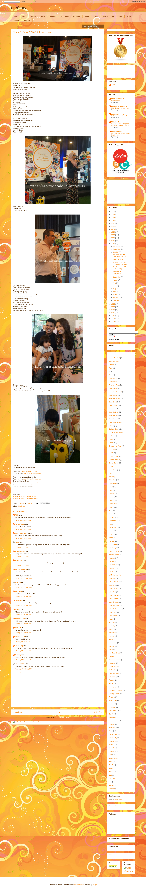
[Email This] (41, 503)
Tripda (111, 772)
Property (16, 20)
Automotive (113, 381)
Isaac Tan (18, 627)
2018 (113, 235)
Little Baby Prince (117, 114)
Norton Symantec (115, 660)
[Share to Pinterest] (49, 503)
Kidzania (112, 558)
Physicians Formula (115, 690)
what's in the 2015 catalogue (33, 473)
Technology (113, 758)
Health (105, 16)
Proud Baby (113, 700)
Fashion (111, 493)
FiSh (16, 515)
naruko (111, 656)
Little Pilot (112, 612)
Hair (110, 524)
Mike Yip (18, 582)
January (116, 300)
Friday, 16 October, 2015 (23, 520)
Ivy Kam (17, 609)
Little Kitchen (116, 122)
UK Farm (112, 778)
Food (15, 16)
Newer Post (17, 712)
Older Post (98, 712)
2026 (113, 211)
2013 (113, 307)
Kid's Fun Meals (114, 551)
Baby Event (21, 506)
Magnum (112, 622)
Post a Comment (20, 673)
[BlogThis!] (43, 503)
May (115, 289)
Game (111, 514)
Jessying (18, 655)
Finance (27, 20)
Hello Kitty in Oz (118, 259)
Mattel (111, 629)
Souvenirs (112, 741)
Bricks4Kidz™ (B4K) (116, 432)
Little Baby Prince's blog (29, 471)
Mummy (111, 646)
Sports (87, 16)
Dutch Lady (113, 470)
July (114, 283)
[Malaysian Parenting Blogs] (120, 60)
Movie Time (113, 643)
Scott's (111, 714)
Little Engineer (114, 595)
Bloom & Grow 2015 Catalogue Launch (25, 496)
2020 (113, 229)
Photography (113, 687)
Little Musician (114, 605)
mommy (111, 636)
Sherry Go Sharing (21, 533)
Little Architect (113, 582)
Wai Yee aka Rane (21, 569)
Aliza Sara (18, 591)
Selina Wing (19, 646)
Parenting (76, 16)
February (116, 297)
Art (113, 16)
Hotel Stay (112, 548)
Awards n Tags (114, 385)
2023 (113, 220)
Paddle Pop (113, 670)
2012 (113, 310)
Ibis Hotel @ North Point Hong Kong (119, 255)
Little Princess (116, 131)
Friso (110, 510)
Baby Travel (113, 419)
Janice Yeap (19, 560)
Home (58, 712)
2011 (113, 313)
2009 (113, 318)
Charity (111, 443)
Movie (129, 16)
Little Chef (112, 592)
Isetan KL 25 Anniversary (117, 272)
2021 (113, 226)
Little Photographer (115, 609)
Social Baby (113, 738)
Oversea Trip (113, 666)
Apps (110, 368)
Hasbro (111, 531)
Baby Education (114, 398)
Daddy (111, 453)
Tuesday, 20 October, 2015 (23, 669)
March (115, 294)
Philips (111, 683)
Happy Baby (113, 527)
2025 (113, 214)
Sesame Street (114, 721)
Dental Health (113, 456)
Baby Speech (113, 415)
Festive (111, 497)
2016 (113, 241)
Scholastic (112, 707)
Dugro (111, 466)
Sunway (111, 751)
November (117, 249)
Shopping (53, 16)
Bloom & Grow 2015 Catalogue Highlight (25, 498)
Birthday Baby (113, 429)
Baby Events (113, 405)
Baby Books (113, 388)
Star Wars (112, 748)
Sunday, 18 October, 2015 (23, 578)
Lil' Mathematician (115, 575)
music (111, 649)
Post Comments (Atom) (62, 717)
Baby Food (112, 409)
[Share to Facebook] (47, 503)
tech (120, 16)
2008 (113, 321)
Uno (110, 782)
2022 (113, 223)
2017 (113, 238)
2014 (113, 304)
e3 (110, 473)
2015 (113, 243)
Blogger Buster (118, 799)
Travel (42, 16)
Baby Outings (113, 412)
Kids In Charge (114, 554)
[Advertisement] (57, 692)
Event (24, 16)
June (115, 286)
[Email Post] (36, 503)
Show (96, 16)
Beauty (33, 16)
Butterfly (112, 436)
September (117, 277)
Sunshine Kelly (20, 618)
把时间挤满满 (115, 100)
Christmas (112, 449)
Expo (110, 490)
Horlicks (111, 541)
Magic (111, 619)
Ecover (111, 476)
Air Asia (111, 364)
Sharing (111, 724)
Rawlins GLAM (20, 636)
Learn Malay (113, 565)
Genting (111, 517)
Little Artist (112, 585)
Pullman (111, 704)
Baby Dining (113, 395)
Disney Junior (113, 463)
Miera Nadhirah (20, 551)
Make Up (112, 626)
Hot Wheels (113, 544)
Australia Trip (113, 378)
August (115, 280)
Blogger (94, 884)
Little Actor (112, 578)
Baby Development (115, 392)
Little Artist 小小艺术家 (119, 106)
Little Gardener (114, 598)
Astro (111, 375)
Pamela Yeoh (19, 524)
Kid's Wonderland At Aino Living (119, 268)
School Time (113, 710)
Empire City (113, 483)
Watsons (112, 788)
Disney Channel (114, 460)
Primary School (114, 694)
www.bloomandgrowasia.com (32, 479)
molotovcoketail (79, 884)
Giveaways (112, 521)
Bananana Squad (115, 422)
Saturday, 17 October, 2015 (23, 547)
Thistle (111, 765)
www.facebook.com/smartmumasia (26, 485)
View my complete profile (117, 88)
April (115, 291)
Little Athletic (113, 588)
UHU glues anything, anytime (120, 108)
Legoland (112, 568)
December (117, 246)
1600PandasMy (114, 361)
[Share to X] (45, 503)
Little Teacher (113, 615)
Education (65, 16)
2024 (113, 217)
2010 (113, 315)
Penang (111, 680)
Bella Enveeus (19, 664)
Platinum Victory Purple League (121, 116)
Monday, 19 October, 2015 (23, 642)
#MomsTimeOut (114, 358)
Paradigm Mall (114, 673)
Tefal (110, 761)
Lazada (111, 561)
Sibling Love (113, 734)
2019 (113, 232)
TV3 (110, 775)
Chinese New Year (115, 446)
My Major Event (114, 653)
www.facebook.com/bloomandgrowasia (26, 483)
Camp (111, 439)
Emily (17, 542)
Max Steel (112, 632)
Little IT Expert (114, 602)
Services (112, 717)
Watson (111, 785)
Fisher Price (113, 504)
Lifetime (111, 571)
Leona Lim (18, 600)
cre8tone (19, 8)
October (116, 252)
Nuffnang (112, 663)
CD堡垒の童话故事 (117, 99)
